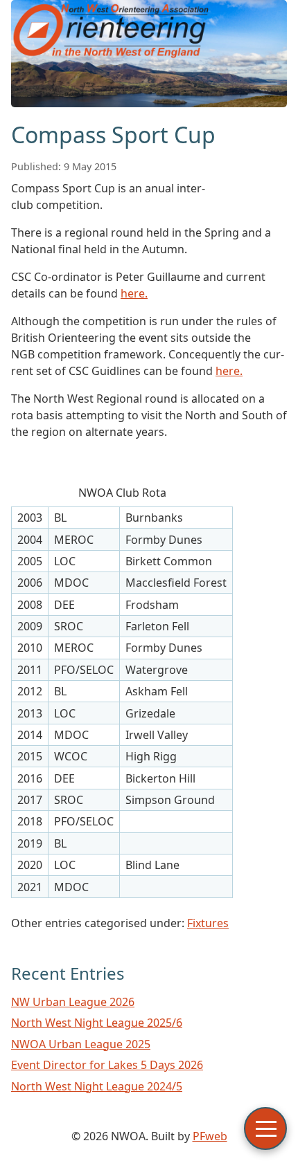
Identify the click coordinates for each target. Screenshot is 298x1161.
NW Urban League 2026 (72, 1001)
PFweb (210, 1136)
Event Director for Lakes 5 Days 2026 (107, 1064)
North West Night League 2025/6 (96, 1022)
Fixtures (208, 923)
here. (134, 293)
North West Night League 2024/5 (96, 1086)
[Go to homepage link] (149, 103)
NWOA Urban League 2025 (80, 1044)
